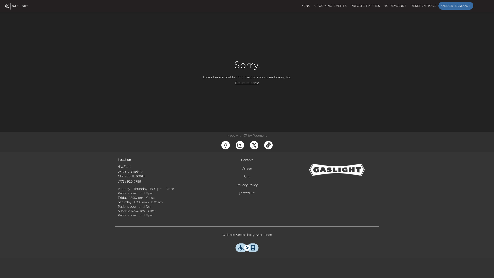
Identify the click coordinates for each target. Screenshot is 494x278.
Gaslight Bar (337, 169)
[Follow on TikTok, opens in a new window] (268, 145)
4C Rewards (395, 6)
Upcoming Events (330, 6)
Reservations (423, 6)
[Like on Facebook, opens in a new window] (225, 145)
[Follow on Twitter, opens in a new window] (254, 145)
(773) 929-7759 (129, 181)
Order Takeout (455, 6)
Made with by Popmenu (135, 135)
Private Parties (365, 6)
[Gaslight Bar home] (20, 6)
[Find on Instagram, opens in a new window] (240, 145)
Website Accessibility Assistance (247, 235)
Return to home (247, 83)
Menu (305, 6)
